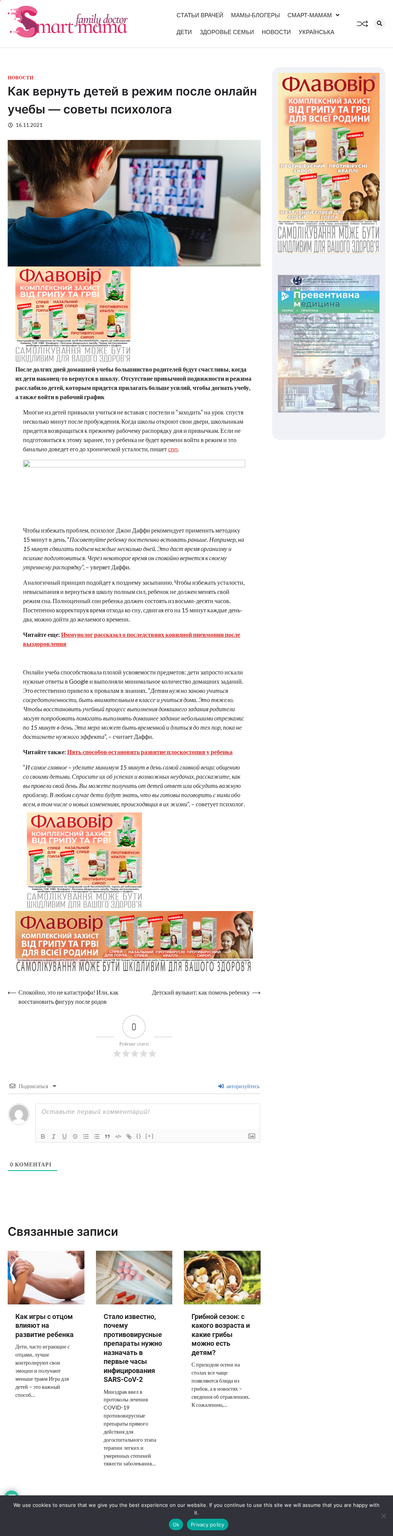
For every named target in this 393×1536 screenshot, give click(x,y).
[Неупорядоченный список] (96, 1136)
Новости (276, 32)
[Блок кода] (118, 1136)
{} (139, 1136)
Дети (184, 32)
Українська (316, 32)
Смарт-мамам (309, 15)
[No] (383, 1516)
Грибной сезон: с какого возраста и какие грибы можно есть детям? (221, 1334)
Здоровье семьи (227, 32)
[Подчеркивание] (64, 1136)
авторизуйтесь (242, 1086)
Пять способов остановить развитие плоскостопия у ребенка (150, 751)
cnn (173, 448)
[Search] (379, 24)
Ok (176, 1524)
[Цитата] (107, 1136)
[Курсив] (53, 1136)
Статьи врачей (200, 15)
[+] (149, 1136)
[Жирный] (43, 1136)
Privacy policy (208, 1524)
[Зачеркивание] (75, 1136)
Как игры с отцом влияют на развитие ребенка (44, 1325)
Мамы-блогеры (255, 15)
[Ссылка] (129, 1136)
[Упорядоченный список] (86, 1136)
